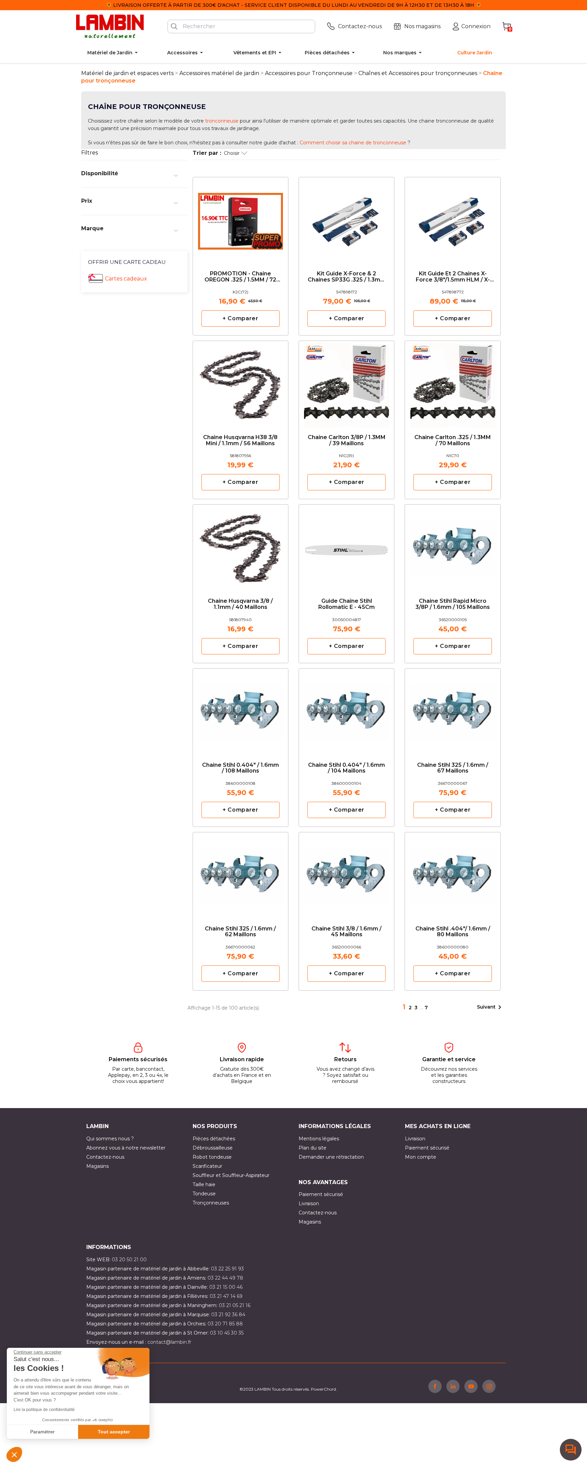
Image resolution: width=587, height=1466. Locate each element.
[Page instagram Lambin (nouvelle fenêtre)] (489, 1386)
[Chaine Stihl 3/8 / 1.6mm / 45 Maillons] (346, 874)
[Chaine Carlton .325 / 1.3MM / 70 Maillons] (452, 382)
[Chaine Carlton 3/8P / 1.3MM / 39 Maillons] (346, 382)
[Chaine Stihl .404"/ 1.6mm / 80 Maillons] (452, 874)
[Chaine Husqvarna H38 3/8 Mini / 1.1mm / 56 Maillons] (240, 382)
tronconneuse (221, 121)
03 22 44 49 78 (225, 1278)
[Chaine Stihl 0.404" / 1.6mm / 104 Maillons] (346, 710)
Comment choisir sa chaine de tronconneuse (352, 143)
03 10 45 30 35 (227, 1333)
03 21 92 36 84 (228, 1314)
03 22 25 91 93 (227, 1269)
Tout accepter (114, 1431)
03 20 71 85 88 (225, 1324)
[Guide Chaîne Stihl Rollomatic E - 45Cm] (346, 546)
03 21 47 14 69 (226, 1296)
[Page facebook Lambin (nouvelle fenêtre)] (435, 1386)
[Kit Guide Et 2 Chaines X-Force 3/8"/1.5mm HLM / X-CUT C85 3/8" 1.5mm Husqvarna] (452, 219)
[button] (14, 1454)
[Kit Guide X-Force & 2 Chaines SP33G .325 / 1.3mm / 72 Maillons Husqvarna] (346, 219)
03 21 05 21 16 (234, 1305)
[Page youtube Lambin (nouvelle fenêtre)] (471, 1386)
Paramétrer (42, 1431)
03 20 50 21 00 (129, 1259)
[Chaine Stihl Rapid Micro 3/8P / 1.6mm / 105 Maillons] (452, 546)
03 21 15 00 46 (226, 1287)
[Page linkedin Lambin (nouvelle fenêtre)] (453, 1386)
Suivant (490, 1007)
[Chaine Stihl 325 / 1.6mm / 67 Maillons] (452, 710)
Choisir (231, 153)
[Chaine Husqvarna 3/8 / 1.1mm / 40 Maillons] (240, 546)
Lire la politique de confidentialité (44, 1409)
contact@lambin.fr (169, 1342)
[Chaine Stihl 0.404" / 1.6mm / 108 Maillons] (240, 710)
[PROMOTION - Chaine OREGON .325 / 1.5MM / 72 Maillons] (240, 219)
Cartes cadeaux (126, 278)
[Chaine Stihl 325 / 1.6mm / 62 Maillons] (240, 874)
